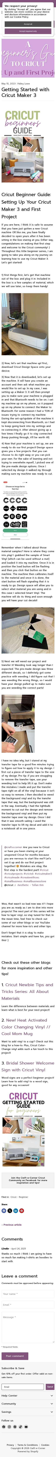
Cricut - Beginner (19, 1197)
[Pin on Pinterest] (21, 1210)
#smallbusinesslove (34, 881)
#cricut (44, 870)
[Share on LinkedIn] (15, 1210)
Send (50, 1386)
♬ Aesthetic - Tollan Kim (29, 885)
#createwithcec (29, 877)
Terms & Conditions (27, 1445)
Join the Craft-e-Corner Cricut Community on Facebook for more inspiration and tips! (28, 1180)
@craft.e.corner (13, 847)
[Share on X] (9, 1210)
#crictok (29, 873)
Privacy (10, 1445)
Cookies (45, 1445)
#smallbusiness (13, 881)
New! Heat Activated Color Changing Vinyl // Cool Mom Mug (26, 1027)
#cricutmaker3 (43, 873)
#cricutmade (11, 877)
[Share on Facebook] (4, 1210)
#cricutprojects (13, 873)
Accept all (28, 24)
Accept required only (28, 31)
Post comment (15, 1356)
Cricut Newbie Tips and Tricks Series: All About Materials (27, 991)
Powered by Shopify (28, 1451)
